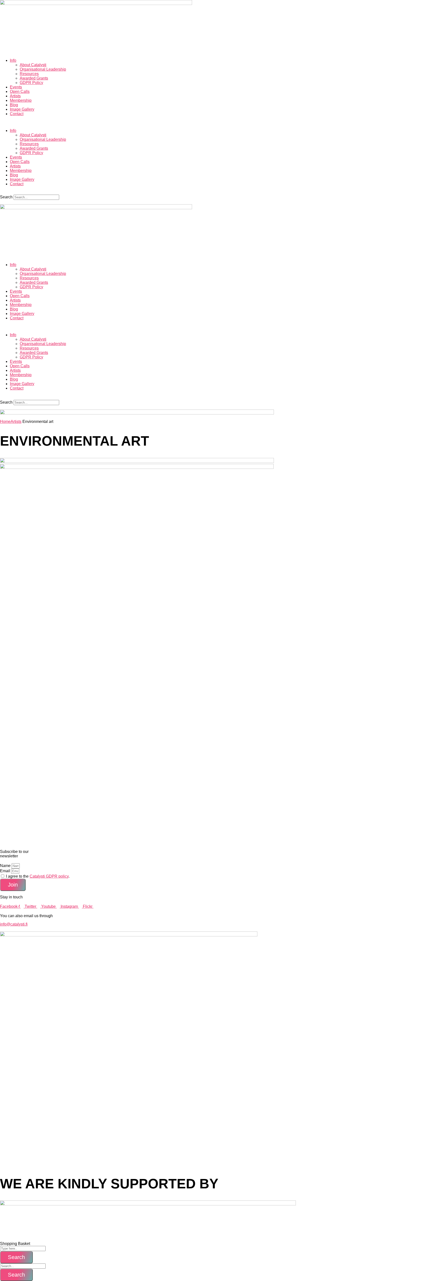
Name (6, 866)
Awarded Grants (34, 78)
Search (6, 197)
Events (16, 87)
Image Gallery (22, 109)
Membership (21, 100)
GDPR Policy (31, 83)
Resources (29, 74)
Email (5, 871)
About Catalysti (33, 65)
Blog (14, 105)
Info (13, 60)
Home (5, 421)
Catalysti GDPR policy (49, 876)
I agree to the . (38, 876)
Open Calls (20, 91)
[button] (213, 122)
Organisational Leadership (43, 69)
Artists (15, 96)
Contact (16, 114)
